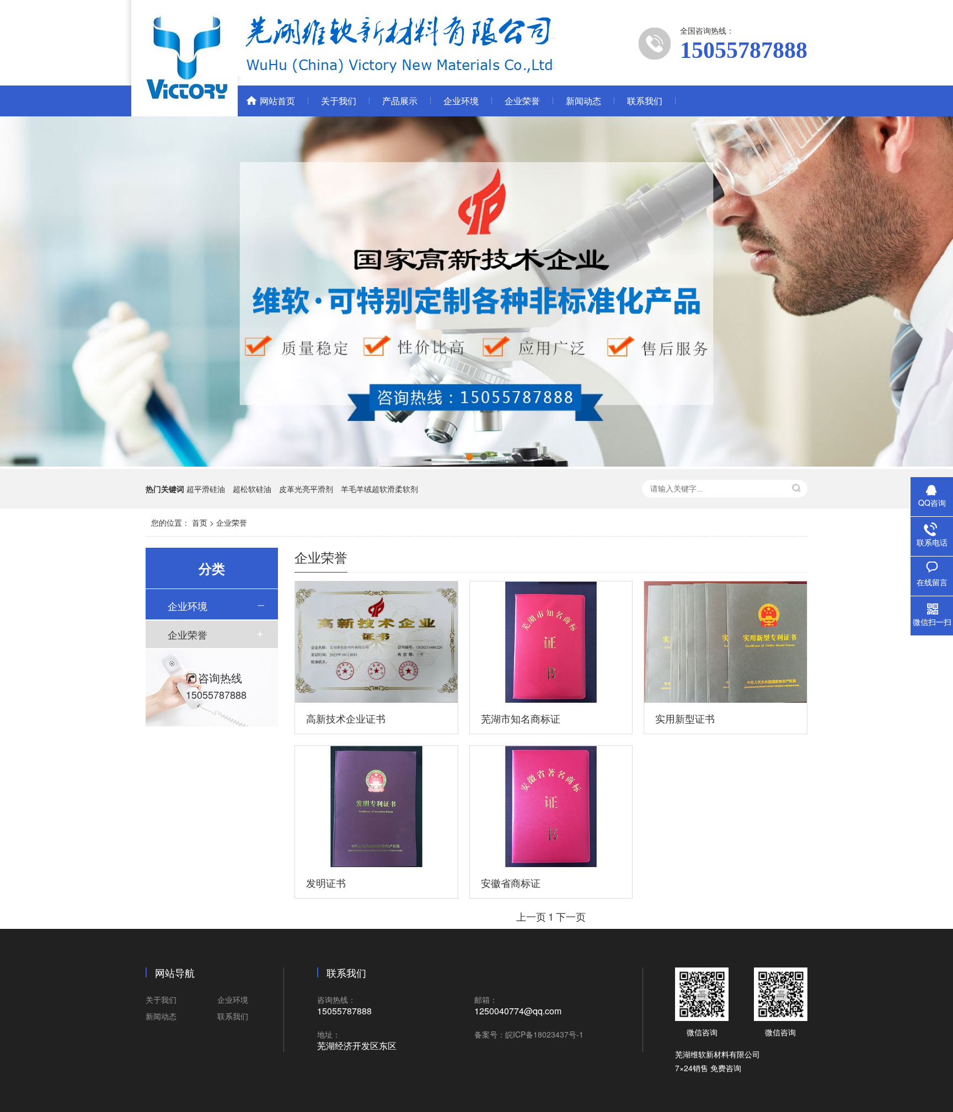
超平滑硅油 (205, 488)
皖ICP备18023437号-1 (544, 1034)
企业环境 (461, 100)
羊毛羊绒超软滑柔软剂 (379, 488)
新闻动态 (583, 100)
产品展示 (399, 100)
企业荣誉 (522, 100)
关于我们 (338, 100)
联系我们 (644, 100)
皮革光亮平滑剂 (306, 488)
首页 (199, 522)
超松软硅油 (252, 488)
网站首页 (277, 100)
